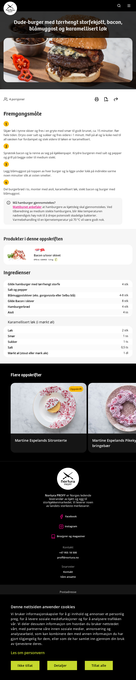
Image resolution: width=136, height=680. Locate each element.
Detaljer (60, 665)
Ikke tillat (25, 665)
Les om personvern (28, 652)
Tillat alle (99, 665)
